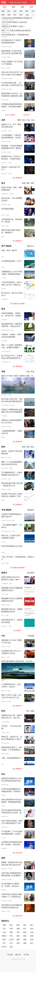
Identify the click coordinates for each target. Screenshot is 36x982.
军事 (3, 15)
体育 (15, 11)
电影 (28, 183)
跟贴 (24, 936)
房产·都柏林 (6, 246)
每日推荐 (30, 573)
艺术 (11, 943)
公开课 (11, 939)
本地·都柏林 (6, 509)
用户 (33, 2)
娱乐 (8, 11)
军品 (28, 371)
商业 (32, 447)
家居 (3, 308)
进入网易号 (17, 630)
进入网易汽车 (17, 706)
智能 (32, 711)
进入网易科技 (17, 769)
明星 (32, 183)
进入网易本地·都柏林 (17, 568)
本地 (31, 932)
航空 (31, 943)
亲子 (4, 943)
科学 (28, 711)
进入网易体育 (17, 178)
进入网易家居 (17, 366)
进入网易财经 (17, 504)
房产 (15, 15)
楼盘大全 (30, 246)
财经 (21, 11)
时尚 (11, 936)
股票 (23, 447)
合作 (19, 954)
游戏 (31, 936)
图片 (27, 11)
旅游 (31, 939)
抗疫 (11, 947)
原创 (22, 7)
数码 (24, 932)
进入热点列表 (17, 853)
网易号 (4, 572)
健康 (18, 939)
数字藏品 (4, 947)
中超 (28, 120)
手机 (18, 932)
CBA (32, 120)
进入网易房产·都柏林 (17, 304)
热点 (31, 7)
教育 (4, 939)
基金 (28, 447)
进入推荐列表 (17, 916)
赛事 (19, 120)
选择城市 (30, 510)
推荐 (13, 7)
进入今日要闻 (9, 115)
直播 (8, 15)
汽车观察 (30, 635)
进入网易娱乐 (17, 241)
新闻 (3, 11)
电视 (23, 183)
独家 (24, 939)
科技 (21, 15)
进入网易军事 (17, 442)
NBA (23, 120)
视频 (11, 932)
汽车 (33, 11)
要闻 (4, 7)
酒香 (24, 943)
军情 (32, 371)
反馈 (11, 954)
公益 (27, 15)
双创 (18, 943)
